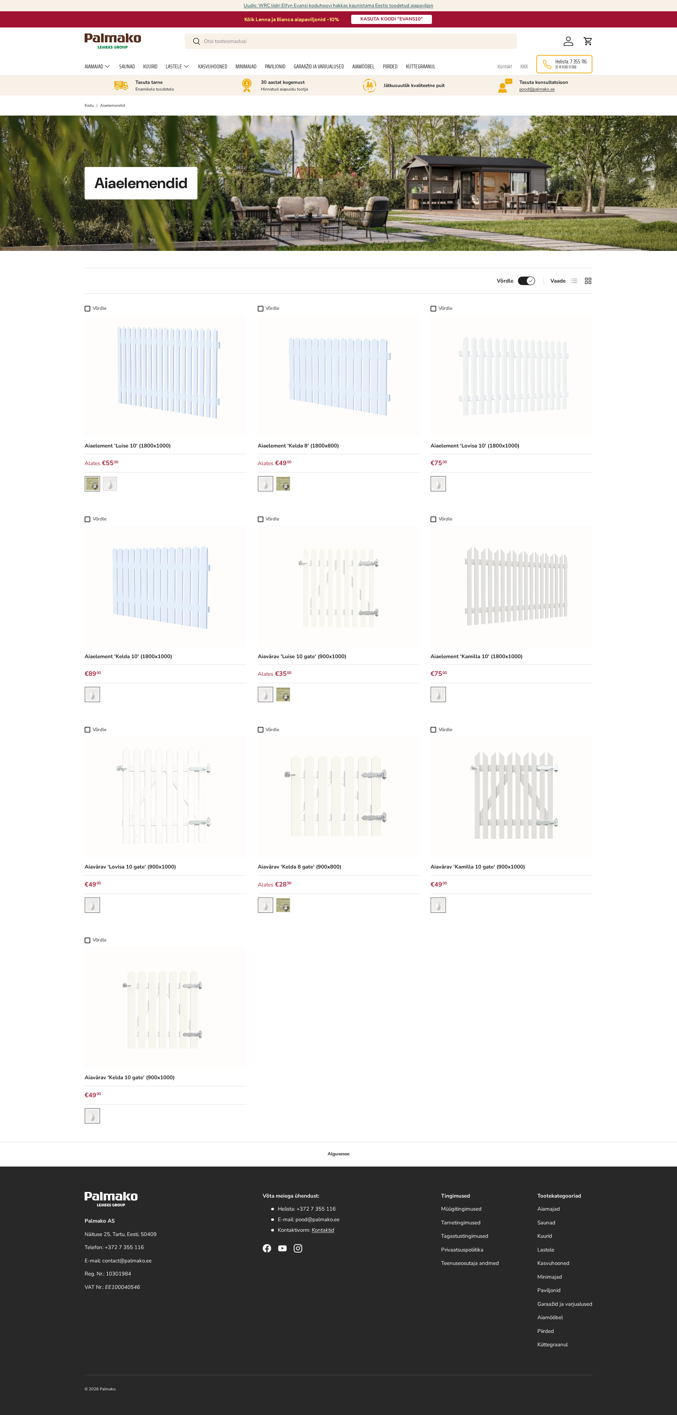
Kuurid (150, 66)
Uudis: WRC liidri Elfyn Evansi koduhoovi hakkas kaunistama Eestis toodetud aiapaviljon (338, 5)
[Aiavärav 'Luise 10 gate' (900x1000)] (339, 586)
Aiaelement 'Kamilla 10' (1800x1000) (477, 656)
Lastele (174, 66)
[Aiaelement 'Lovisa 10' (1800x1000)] (511, 375)
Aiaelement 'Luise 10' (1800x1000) (128, 445)
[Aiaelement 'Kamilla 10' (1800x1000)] (511, 586)
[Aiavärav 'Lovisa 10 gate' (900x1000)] (165, 796)
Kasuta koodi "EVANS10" (391, 19)
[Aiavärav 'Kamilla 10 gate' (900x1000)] (511, 796)
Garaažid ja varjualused (319, 66)
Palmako (107, 1389)
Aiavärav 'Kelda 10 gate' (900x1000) (130, 1077)
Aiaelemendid (112, 105)
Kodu (89, 105)
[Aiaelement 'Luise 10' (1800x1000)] (165, 375)
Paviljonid (275, 66)
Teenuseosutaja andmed (470, 1263)
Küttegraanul (420, 66)
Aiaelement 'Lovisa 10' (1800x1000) (475, 445)
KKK (524, 66)
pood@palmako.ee (537, 89)
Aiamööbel (363, 66)
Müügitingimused (461, 1208)
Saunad (127, 66)
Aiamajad (94, 66)
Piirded (390, 66)
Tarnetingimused (461, 1222)
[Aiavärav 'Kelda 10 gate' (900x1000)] (165, 1007)
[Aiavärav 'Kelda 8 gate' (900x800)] (339, 796)
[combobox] (351, 41)
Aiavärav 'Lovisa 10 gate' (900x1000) (130, 866)
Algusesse (338, 1154)
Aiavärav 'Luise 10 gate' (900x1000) (302, 656)
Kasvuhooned (212, 66)
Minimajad (246, 66)
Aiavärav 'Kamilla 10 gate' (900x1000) (478, 866)
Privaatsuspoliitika (462, 1249)
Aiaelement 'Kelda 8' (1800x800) (298, 445)
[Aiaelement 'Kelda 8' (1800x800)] (339, 375)
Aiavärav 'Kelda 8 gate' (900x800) (299, 866)
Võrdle (505, 280)
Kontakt (505, 66)
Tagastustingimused (464, 1236)
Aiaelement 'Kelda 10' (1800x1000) (128, 656)
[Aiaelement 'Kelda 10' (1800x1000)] (165, 586)
